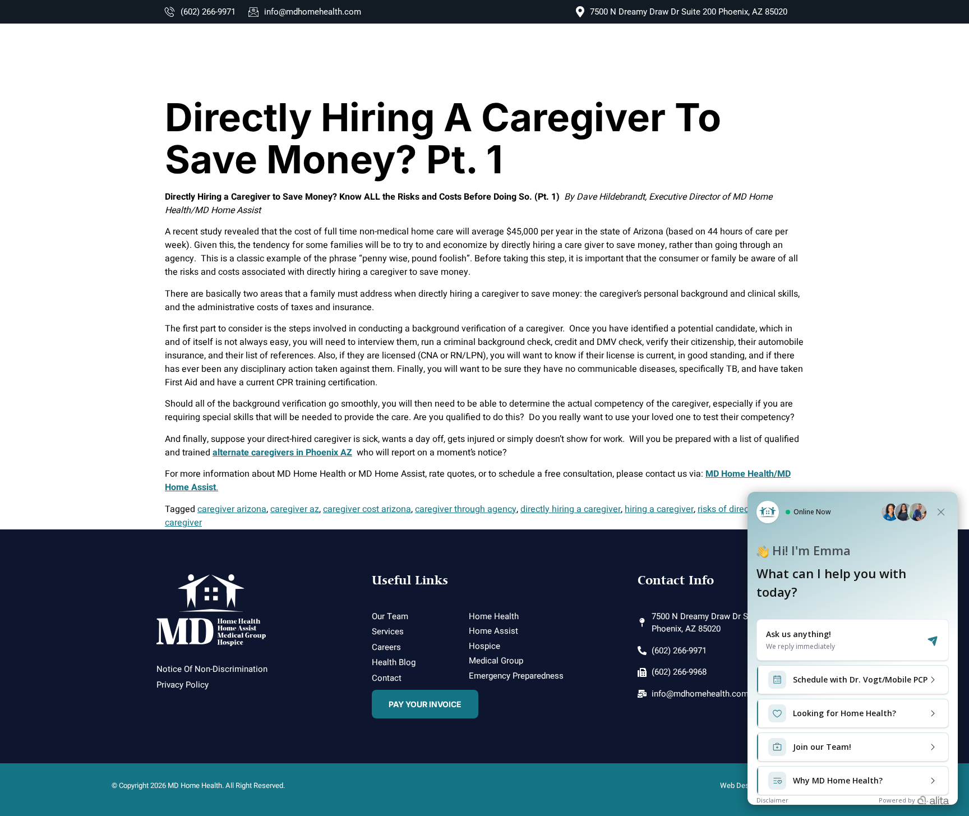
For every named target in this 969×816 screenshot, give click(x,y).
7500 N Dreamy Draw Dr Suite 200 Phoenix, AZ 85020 (688, 12)
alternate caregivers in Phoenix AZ (282, 452)
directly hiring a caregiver (570, 509)
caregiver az (294, 509)
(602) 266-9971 (208, 12)
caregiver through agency (465, 509)
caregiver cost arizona (367, 509)
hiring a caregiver (659, 509)
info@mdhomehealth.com (312, 12)
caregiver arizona (231, 509)
